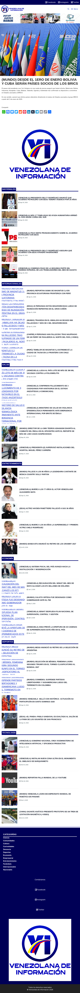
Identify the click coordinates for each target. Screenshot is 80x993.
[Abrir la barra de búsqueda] (68, 9)
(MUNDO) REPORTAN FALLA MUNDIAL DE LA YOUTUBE (42, 778)
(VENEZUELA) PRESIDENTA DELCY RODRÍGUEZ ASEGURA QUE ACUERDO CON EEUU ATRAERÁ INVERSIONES (45, 251)
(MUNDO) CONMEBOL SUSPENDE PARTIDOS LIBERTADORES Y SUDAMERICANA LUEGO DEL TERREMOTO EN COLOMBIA (47, 682)
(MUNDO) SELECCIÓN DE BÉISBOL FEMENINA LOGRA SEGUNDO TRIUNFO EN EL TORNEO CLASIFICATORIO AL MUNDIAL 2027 (51, 664)
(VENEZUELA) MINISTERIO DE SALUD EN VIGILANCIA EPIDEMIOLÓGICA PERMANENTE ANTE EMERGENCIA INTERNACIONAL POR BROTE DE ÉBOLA (49, 410)
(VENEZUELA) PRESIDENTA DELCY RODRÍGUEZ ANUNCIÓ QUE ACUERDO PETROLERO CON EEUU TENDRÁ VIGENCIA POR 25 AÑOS (47, 199)
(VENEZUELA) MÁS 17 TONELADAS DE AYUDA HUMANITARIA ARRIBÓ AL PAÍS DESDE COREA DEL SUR (47, 216)
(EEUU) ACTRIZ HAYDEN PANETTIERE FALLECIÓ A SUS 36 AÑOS (46, 508)
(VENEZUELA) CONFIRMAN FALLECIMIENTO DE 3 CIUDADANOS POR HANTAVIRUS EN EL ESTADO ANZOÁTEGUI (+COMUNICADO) (47, 388)
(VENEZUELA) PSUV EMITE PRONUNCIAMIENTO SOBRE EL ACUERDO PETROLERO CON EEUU (47, 234)
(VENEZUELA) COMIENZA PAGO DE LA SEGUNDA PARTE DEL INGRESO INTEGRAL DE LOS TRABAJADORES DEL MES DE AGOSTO (47, 269)
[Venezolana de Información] (12, 9)
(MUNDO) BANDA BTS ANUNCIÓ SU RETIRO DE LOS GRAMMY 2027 (47, 544)
